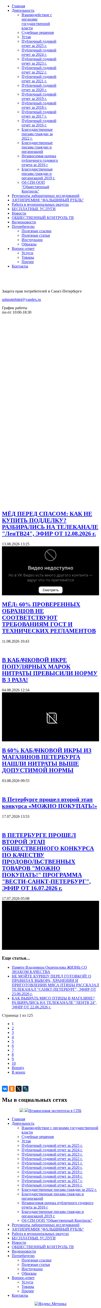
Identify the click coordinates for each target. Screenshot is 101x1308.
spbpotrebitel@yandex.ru (21, 299)
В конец (18, 1072)
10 (14, 1063)
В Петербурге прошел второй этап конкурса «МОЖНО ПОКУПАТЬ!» (49, 802)
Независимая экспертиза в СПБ (54, 1111)
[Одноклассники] (12, 1089)
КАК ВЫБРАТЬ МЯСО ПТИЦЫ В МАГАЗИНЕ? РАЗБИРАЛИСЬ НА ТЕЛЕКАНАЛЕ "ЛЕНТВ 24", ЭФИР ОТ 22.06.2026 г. (54, 1002)
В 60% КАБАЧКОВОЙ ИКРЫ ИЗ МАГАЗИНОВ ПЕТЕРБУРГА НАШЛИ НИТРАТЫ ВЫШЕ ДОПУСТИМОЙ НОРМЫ (46, 760)
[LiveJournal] (25, 1089)
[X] (19, 1089)
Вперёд (18, 1068)
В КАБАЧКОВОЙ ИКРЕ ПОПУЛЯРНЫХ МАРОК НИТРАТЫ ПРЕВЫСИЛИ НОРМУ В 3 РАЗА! (50, 670)
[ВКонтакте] (5, 1089)
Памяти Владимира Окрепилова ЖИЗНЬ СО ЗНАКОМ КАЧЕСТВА (49, 969)
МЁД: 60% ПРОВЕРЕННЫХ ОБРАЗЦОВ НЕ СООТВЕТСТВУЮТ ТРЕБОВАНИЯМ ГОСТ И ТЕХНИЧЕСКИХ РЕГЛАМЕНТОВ (49, 617)
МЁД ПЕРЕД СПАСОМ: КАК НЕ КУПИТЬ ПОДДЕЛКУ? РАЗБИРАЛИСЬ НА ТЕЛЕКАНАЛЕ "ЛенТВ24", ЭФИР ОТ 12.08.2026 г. (50, 524)
